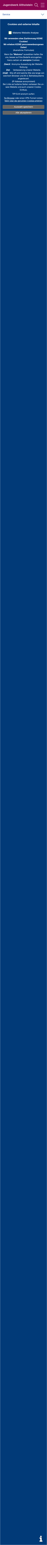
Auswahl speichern (23, 107)
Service (6, 14)
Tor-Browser (9, 98)
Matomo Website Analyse (26, 33)
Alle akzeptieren (24, 112)
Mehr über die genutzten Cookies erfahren (23, 101)
